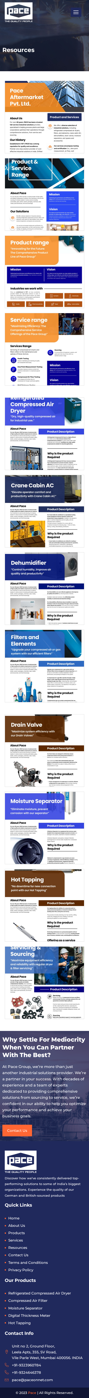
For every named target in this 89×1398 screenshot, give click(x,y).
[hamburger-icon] (76, 12)
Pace (32, 1393)
